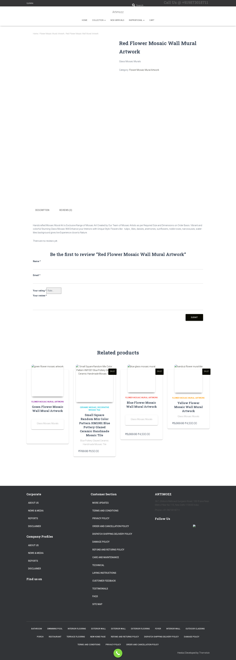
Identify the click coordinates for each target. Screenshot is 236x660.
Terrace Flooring (76, 637)
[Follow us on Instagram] (187, 528)
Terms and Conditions (105, 510)
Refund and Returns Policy (108, 549)
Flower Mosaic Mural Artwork (52, 34)
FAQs (95, 596)
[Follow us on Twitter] (168, 528)
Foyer (158, 629)
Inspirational (136, 20)
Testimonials (100, 588)
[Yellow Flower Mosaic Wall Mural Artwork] (188, 379)
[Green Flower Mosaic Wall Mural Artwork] (47, 380)
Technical (98, 565)
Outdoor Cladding (195, 629)
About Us (33, 503)
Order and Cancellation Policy (110, 526)
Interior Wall (173, 629)
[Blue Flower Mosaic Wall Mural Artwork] (141, 378)
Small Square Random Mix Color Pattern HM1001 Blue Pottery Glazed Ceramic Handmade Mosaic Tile (94, 425)
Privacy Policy (100, 518)
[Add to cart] (109, 451)
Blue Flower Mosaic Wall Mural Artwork (141, 405)
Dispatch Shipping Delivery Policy (112, 534)
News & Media (36, 510)
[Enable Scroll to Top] (230, 654)
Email (36, 275)
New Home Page (98, 637)
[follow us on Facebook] (159, 528)
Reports (33, 518)
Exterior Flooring (140, 629)
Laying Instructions (104, 573)
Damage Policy (100, 542)
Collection (98, 20)
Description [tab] (42, 210)
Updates (29, 3)
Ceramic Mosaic (88, 407)
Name (37, 261)
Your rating (39, 290)
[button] (105, 20)
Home (84, 20)
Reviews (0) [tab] (65, 210)
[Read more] (62, 438)
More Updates (100, 503)
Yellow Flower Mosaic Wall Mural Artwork (188, 407)
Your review (40, 295)
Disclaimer (34, 526)
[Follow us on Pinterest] (177, 528)
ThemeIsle (204, 652)
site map (97, 604)
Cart (151, 20)
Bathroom (36, 629)
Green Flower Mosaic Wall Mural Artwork (47, 409)
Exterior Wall (98, 629)
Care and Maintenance (105, 557)
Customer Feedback (104, 580)
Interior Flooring (77, 629)
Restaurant (55, 637)
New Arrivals (117, 20)
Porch (40, 637)
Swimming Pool (54, 629)
